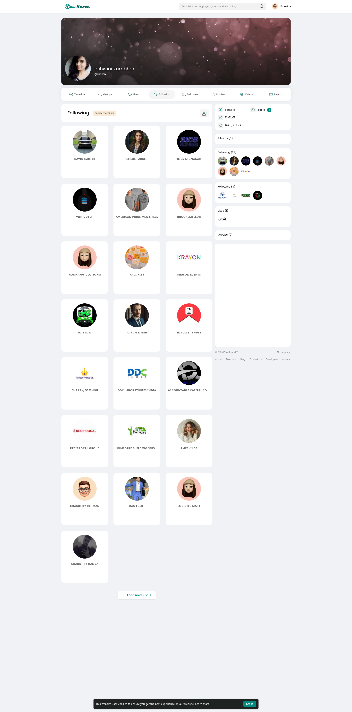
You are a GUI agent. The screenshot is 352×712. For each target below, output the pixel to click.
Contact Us (256, 359)
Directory (231, 359)
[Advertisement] (253, 269)
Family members (104, 113)
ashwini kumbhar (114, 69)
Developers (272, 359)
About (218, 359)
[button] (222, 6)
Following (224, 152)
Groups (223, 234)
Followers (224, 186)
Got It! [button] (250, 704)
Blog (242, 359)
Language (285, 352)
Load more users (139, 595)
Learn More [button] (202, 704)
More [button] (285, 359)
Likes (221, 210)
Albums (223, 138)
